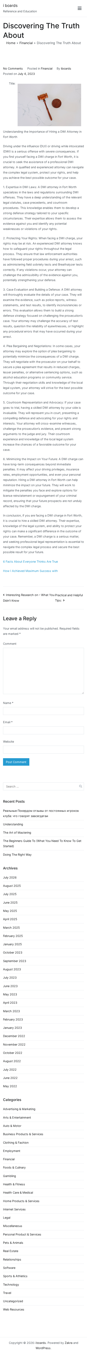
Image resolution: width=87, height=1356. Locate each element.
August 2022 (12, 1061)
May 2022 (10, 1086)
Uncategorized (13, 1301)
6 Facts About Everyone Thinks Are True (30, 561)
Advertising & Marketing (19, 1109)
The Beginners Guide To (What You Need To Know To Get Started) (42, 843)
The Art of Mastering (17, 832)
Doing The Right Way (17, 854)
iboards (66, 68)
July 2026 (10, 877)
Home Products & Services (21, 1201)
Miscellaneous (12, 1226)
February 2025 (13, 936)
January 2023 (12, 1027)
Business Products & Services (23, 1134)
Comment (9, 643)
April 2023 (10, 1002)
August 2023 (12, 969)
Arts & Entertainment (17, 1117)
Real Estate (10, 1251)
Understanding (13, 824)
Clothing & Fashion (16, 1142)
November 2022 (14, 1044)
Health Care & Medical (18, 1192)
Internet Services (14, 1209)
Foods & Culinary (14, 1167)
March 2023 (11, 1011)
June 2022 (10, 1078)
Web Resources (13, 1309)
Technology (11, 1284)
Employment (11, 1151)
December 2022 (14, 1036)
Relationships (12, 1259)
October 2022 (12, 1052)
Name (8, 703)
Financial (46, 68)
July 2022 (10, 1069)
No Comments (13, 68)
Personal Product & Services (22, 1234)
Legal (6, 1217)
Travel (7, 1293)
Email (8, 722)
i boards (10, 5)
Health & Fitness (14, 1184)
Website (8, 741)
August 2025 (12, 885)
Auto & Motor (12, 1125)
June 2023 (10, 986)
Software (9, 1267)
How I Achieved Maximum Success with (30, 571)
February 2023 (13, 1019)
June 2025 (10, 902)
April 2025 (10, 919)
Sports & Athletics (15, 1276)
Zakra (68, 1342)
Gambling (9, 1176)
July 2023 (10, 977)
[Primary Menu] (80, 8)
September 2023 (14, 961)
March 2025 (11, 927)
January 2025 (12, 944)
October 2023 (12, 952)
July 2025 (10, 894)
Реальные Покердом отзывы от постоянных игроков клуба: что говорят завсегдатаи (41, 813)
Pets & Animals (13, 1242)
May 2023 (10, 994)
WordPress (43, 1348)
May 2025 (10, 910)
